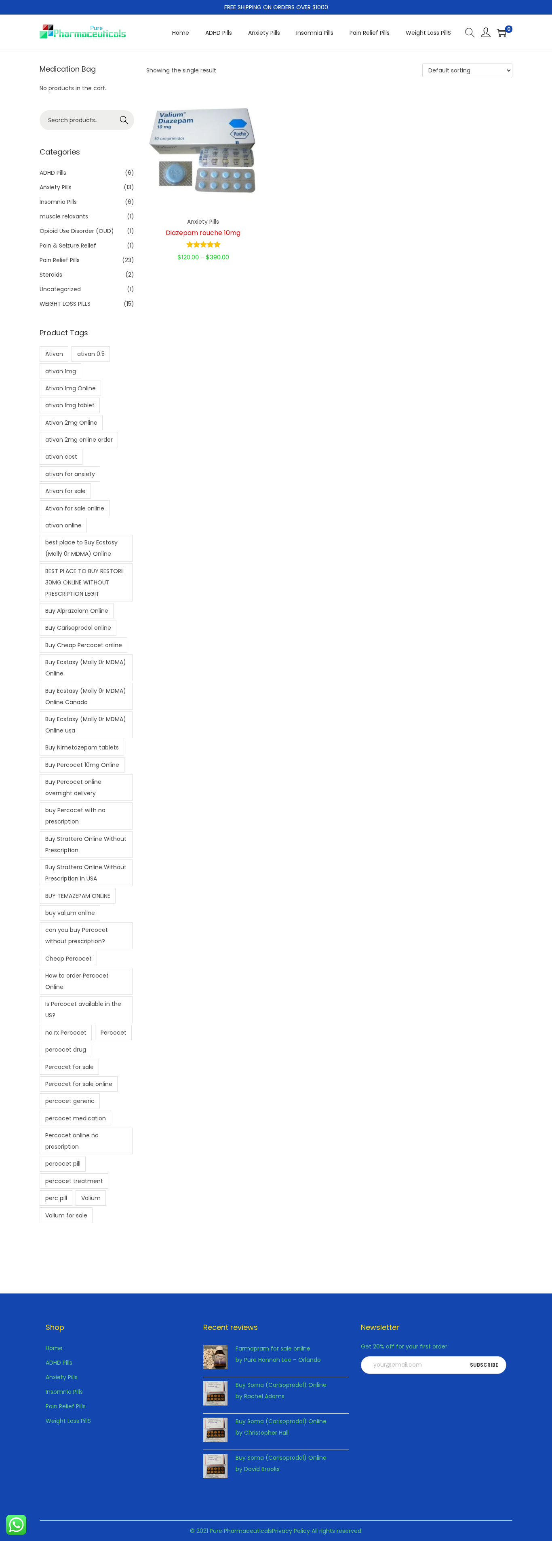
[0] (501, 33)
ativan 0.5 (91, 354)
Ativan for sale (65, 491)
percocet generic (70, 1101)
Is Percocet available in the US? (83, 1009)
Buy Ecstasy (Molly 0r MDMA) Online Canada (85, 696)
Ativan (54, 354)
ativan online (63, 525)
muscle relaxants (64, 216)
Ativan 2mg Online (71, 423)
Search (124, 120)
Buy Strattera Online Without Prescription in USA (85, 873)
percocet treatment (74, 1181)
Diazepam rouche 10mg (203, 232)
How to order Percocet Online (77, 981)
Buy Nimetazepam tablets (82, 747)
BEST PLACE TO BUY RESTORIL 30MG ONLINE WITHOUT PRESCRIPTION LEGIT (85, 582)
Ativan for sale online (74, 508)
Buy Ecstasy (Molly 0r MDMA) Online (85, 667)
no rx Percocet (65, 1033)
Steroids (51, 275)
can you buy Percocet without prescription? (76, 935)
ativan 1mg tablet (70, 405)
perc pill (56, 1198)
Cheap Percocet (68, 959)
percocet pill (62, 1164)
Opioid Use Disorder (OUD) (77, 231)
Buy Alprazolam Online (76, 611)
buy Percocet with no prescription (75, 816)
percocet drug (65, 1050)
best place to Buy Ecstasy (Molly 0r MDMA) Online (81, 548)
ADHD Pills (53, 173)
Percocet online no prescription (72, 1141)
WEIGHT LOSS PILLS (65, 304)
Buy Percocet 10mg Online (82, 765)
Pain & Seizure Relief (68, 245)
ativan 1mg (60, 371)
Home (54, 1348)
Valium (91, 1198)
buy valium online (70, 913)
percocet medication (75, 1118)
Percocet (113, 1033)
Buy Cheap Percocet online (83, 645)
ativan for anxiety (70, 474)
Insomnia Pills (58, 202)
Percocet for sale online (78, 1084)
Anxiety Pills (203, 222)
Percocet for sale (69, 1067)
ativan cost (61, 457)
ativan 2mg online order (79, 440)
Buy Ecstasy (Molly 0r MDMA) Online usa (85, 725)
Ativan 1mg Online (70, 388)
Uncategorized (60, 289)
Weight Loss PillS (68, 1421)
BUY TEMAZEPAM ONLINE (77, 896)
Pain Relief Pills (60, 260)
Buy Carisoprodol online (78, 628)
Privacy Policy (291, 1531)
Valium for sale (66, 1215)
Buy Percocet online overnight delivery (73, 787)
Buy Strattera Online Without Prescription (85, 844)
